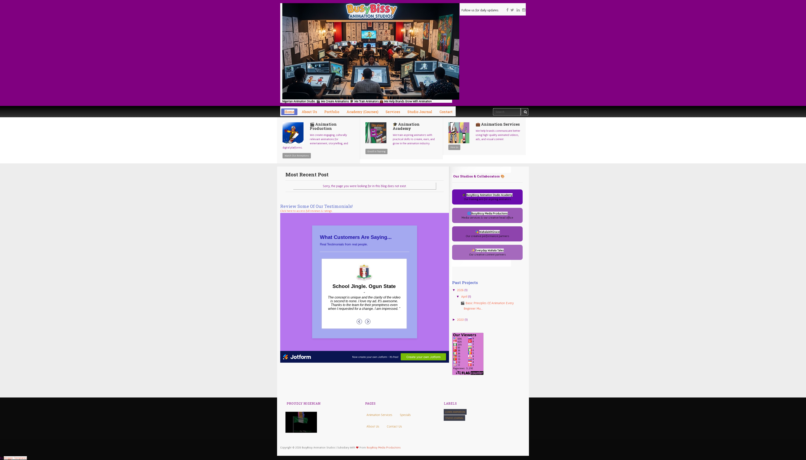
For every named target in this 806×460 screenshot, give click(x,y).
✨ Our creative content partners (487, 252)
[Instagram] (523, 7)
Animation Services (379, 415)
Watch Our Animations (297, 155)
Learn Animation (455, 411)
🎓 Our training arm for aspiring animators (487, 197)
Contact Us (394, 426)
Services (393, 111)
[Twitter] (512, 7)
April (464, 296)
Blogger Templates (15, 458)
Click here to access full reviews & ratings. (306, 210)
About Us (372, 426)
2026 (460, 290)
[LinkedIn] (518, 7)
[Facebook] (506, 7)
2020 (461, 319)
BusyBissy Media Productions (383, 447)
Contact (446, 111)
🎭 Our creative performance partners (487, 234)
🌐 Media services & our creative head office (487, 215)
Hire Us (454, 147)
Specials (405, 415)
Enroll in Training (376, 151)
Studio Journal (454, 418)
